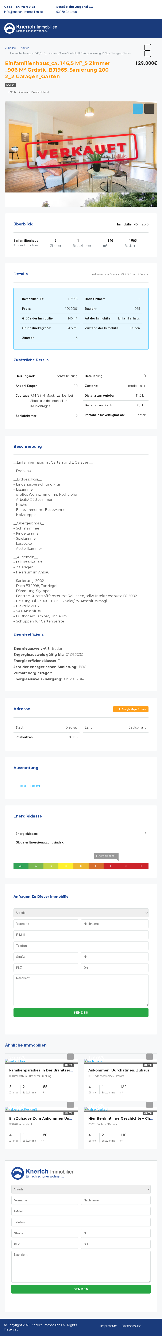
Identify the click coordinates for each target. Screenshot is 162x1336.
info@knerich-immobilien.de (23, 12)
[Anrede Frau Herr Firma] (81, 913)
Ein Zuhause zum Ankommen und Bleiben (48, 1118)
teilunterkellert (30, 786)
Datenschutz (131, 1326)
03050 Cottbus (66, 12)
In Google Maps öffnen (132, 709)
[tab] (138, 109)
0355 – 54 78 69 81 (19, 7)
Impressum (108, 1326)
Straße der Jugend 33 (74, 7)
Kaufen (10, 85)
